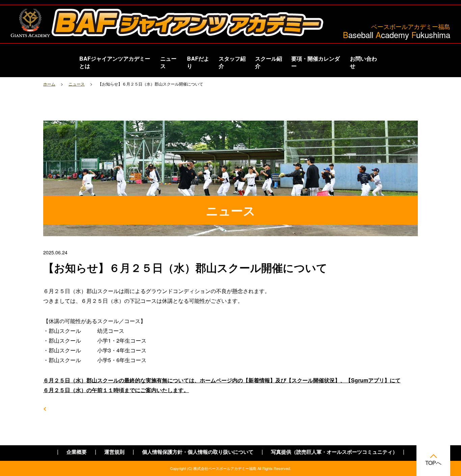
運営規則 (114, 451)
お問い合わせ (363, 62)
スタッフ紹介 (232, 62)
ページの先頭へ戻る (433, 457)
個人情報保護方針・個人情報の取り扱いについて (197, 451)
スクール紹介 (268, 62)
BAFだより (198, 62)
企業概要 (76, 451)
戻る (55, 408)
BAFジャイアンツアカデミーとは (114, 62)
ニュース (168, 62)
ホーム (49, 84)
